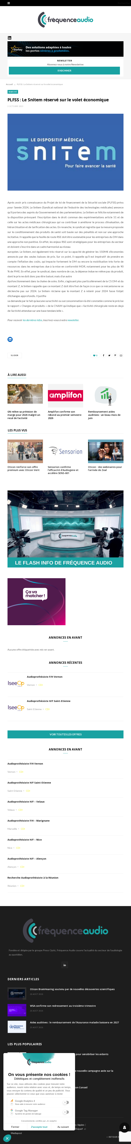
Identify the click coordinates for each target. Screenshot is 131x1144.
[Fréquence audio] (65, 19)
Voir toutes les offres (66, 734)
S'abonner (64, 70)
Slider (15, 355)
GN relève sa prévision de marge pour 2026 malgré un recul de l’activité (24, 415)
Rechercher (124, 3)
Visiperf (79, 1129)
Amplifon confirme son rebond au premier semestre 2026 (64, 415)
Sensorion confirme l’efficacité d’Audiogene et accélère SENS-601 (63, 470)
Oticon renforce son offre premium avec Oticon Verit (24, 468)
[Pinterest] (115, 355)
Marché (13, 91)
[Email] (120, 355)
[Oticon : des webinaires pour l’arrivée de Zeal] (105, 460)
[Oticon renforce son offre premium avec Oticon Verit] (25, 460)
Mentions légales (75, 1124)
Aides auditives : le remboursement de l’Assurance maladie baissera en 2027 (74, 1022)
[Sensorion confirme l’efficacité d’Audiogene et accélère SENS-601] (65, 460)
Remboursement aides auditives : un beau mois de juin (104, 415)
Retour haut (115, 1137)
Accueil (9, 84)
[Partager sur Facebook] (103, 355)
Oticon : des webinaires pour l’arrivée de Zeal (105, 468)
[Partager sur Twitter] (109, 355)
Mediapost (16, 1133)
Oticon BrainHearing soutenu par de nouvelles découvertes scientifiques (72, 989)
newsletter (73, 320)
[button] (10, 339)
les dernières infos (32, 320)
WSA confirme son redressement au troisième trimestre (63, 1005)
